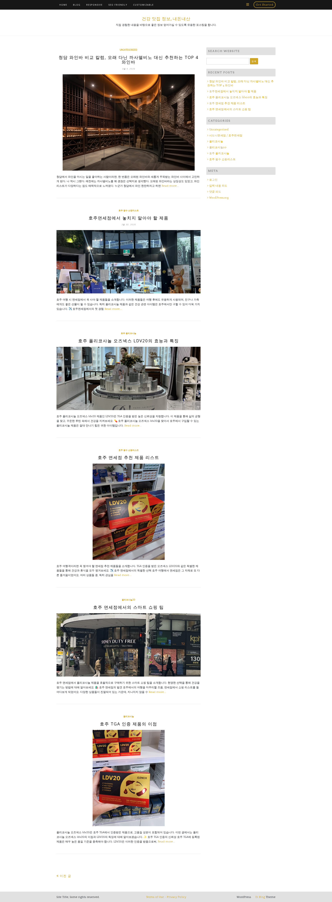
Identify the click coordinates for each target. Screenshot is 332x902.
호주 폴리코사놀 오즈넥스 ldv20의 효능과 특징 (128, 340)
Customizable (143, 4)
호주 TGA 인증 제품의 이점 (128, 724)
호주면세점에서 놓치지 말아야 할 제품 (128, 218)
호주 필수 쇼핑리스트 (129, 210)
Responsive (94, 4)
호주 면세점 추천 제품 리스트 (128, 457)
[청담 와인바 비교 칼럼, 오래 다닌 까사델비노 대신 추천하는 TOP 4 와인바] (128, 122)
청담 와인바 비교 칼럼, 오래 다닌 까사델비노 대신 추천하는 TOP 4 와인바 (128, 59)
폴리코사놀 (128, 716)
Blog (77, 4)
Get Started (264, 4)
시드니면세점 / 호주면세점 (225, 135)
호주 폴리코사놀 (128, 333)
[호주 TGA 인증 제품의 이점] (128, 778)
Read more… (170, 185)
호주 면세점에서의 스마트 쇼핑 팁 (128, 607)
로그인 (213, 179)
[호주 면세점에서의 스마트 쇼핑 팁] (128, 645)
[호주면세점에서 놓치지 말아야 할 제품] (128, 261)
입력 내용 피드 (218, 185)
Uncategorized (128, 50)
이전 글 (65, 876)
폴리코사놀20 (128, 599)
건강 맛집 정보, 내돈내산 (166, 18)
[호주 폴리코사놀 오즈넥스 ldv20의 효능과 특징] (128, 378)
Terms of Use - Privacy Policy (166, 897)
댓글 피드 (215, 191)
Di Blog (260, 897)
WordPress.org (219, 197)
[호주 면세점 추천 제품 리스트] (128, 512)
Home (63, 4)
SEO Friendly (117, 4)
